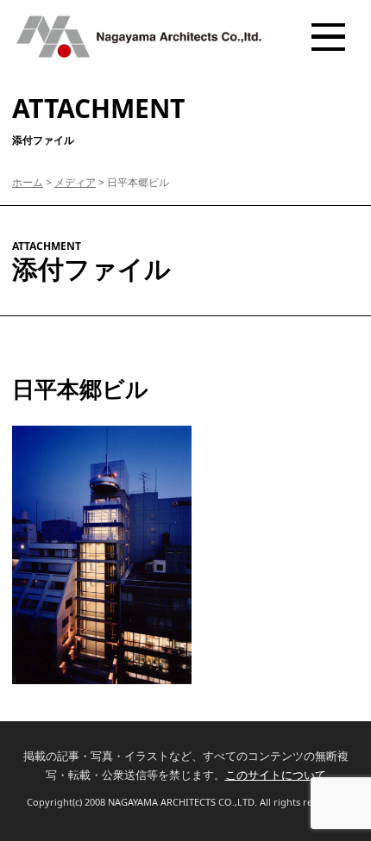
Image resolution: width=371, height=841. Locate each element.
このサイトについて (275, 774)
